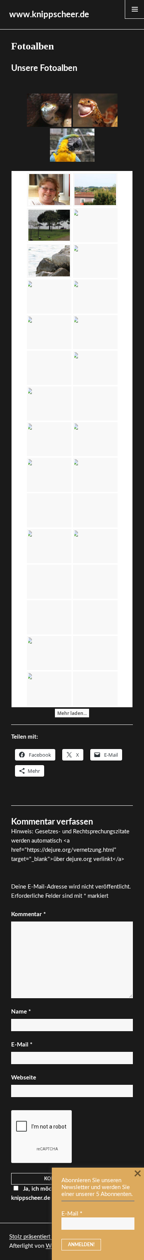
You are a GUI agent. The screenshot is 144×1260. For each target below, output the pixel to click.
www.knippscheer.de (49, 14)
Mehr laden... (72, 713)
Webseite (23, 1078)
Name (21, 1012)
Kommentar (28, 914)
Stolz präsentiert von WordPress (50, 1237)
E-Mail (21, 1045)
